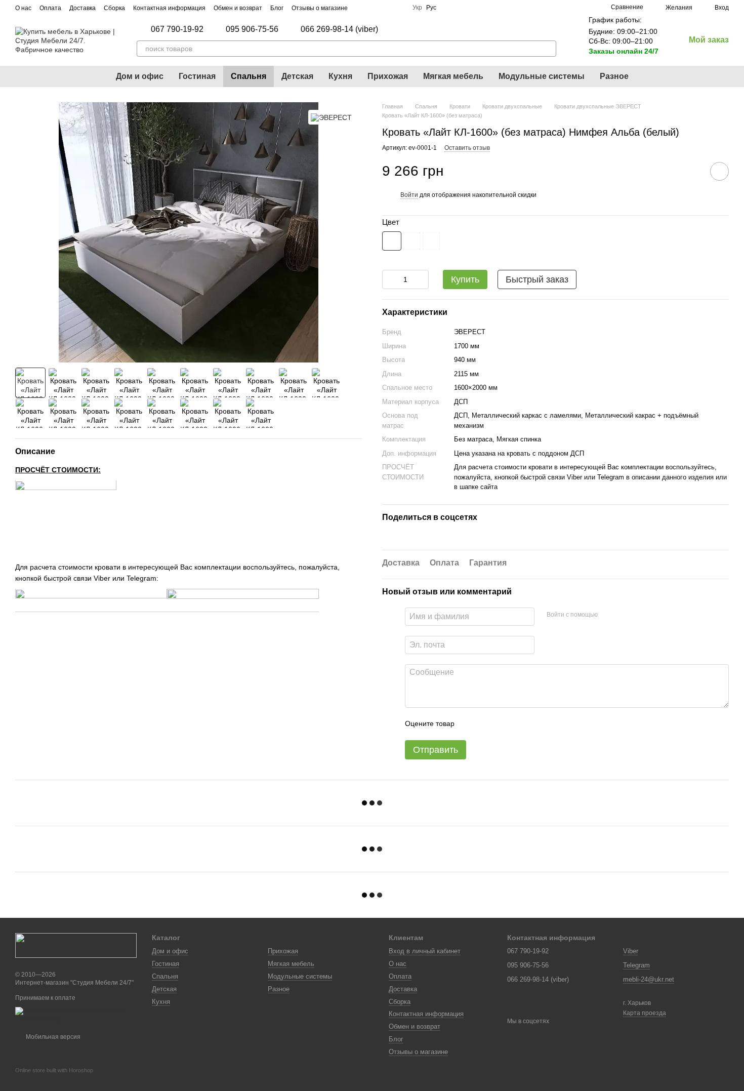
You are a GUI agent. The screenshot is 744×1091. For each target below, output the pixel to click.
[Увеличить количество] (421, 279)
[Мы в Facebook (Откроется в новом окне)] (362, 8)
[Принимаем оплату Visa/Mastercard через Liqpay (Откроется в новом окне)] (76, 1014)
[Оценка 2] (487, 724)
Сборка (114, 8)
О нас (23, 8)
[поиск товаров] (548, 49)
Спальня (248, 76)
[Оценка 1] (471, 724)
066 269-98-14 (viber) (339, 29)
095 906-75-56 (252, 29)
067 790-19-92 (177, 29)
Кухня (340, 76)
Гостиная (197, 76)
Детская (297, 76)
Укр (417, 8)
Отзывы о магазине (320, 8)
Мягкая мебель (453, 76)
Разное (614, 76)
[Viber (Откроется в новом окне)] (398, 8)
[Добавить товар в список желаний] (719, 171)
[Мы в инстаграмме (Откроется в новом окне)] (374, 8)
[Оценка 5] (536, 724)
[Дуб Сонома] (431, 241)
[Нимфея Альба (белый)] (391, 241)
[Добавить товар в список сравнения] (691, 171)
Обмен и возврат (238, 8)
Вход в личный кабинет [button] (425, 951)
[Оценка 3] (503, 724)
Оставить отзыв (467, 147)
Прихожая (387, 76)
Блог (276, 8)
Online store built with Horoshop (54, 1070)
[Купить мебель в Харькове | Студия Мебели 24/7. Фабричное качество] (76, 944)
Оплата (50, 8)
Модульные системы (542, 76)
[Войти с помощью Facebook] (609, 615)
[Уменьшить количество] (390, 279)
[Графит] (411, 241)
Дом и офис (139, 76)
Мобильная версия (52, 1036)
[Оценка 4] (520, 724)
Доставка (82, 8)
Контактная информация (169, 8)
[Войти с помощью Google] (625, 615)
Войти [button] (409, 194)
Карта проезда (644, 1013)
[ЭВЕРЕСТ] (331, 117)
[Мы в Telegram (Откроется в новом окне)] (386, 8)
